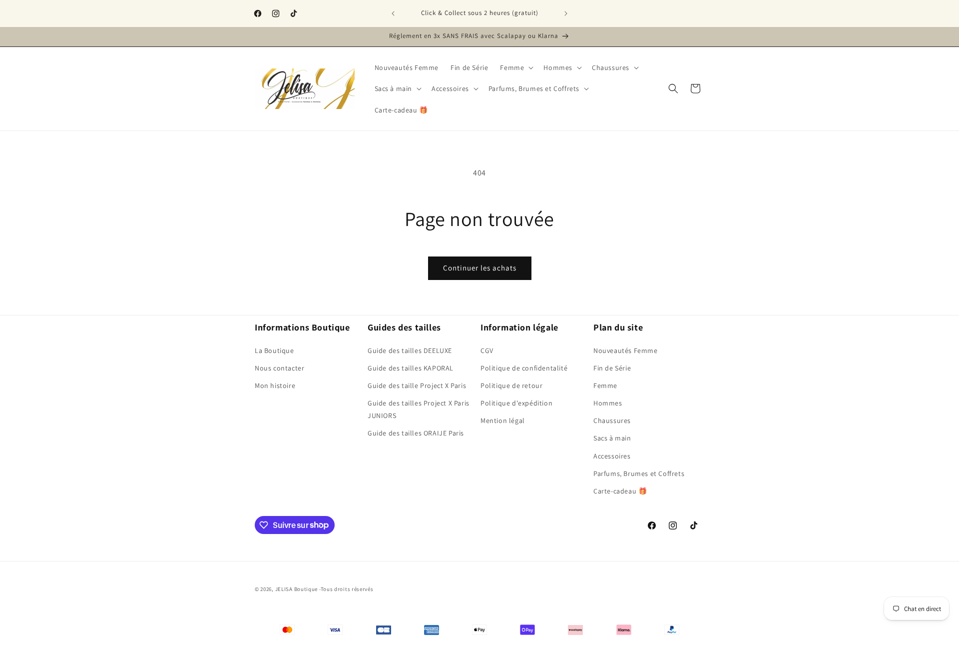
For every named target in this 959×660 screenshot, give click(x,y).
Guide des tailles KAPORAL (411, 367)
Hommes (607, 402)
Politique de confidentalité (523, 367)
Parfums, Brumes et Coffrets (638, 473)
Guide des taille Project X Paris (417, 385)
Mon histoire (275, 385)
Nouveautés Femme (625, 350)
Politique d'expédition (516, 402)
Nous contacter (279, 367)
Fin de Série (612, 367)
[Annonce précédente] (393, 13)
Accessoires (612, 455)
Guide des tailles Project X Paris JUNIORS (419, 409)
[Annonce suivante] (566, 13)
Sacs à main (612, 438)
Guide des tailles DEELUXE (410, 350)
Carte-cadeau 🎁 (620, 490)
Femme (605, 385)
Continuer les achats (479, 267)
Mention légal (502, 420)
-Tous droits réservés (346, 589)
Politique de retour (511, 385)
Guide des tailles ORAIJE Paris (416, 433)
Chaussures (612, 420)
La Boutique (274, 350)
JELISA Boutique (296, 589)
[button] (515, 67)
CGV (486, 350)
